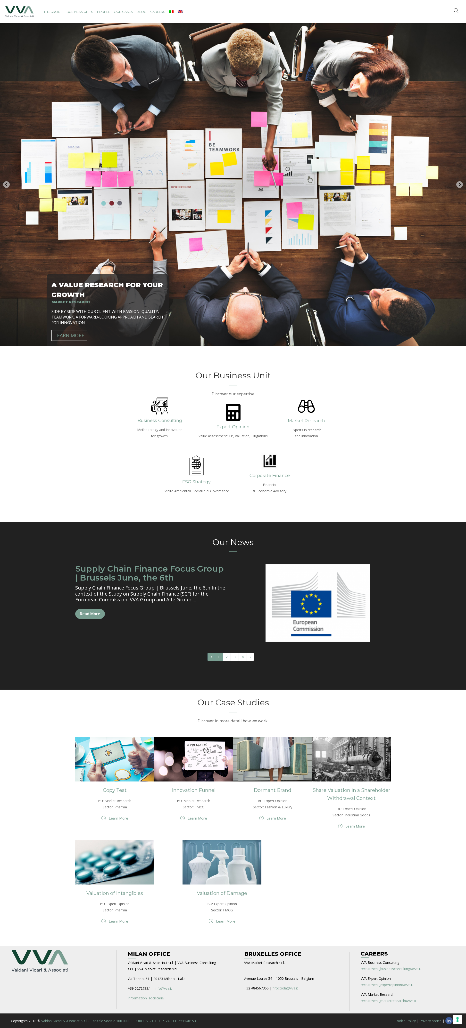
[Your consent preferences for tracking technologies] (457, 1019)
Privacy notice (430, 1019)
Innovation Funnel (194, 789)
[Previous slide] (6, 184)
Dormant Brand (272, 789)
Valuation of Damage (222, 892)
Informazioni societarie (146, 997)
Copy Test (115, 789)
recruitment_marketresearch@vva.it (388, 999)
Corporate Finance (270, 474)
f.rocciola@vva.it (285, 987)
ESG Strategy (196, 480)
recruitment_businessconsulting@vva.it (391, 967)
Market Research (306, 419)
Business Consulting (160, 419)
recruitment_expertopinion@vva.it (387, 983)
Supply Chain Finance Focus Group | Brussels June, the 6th (149, 572)
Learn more (69, 334)
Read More (90, 612)
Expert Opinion (233, 425)
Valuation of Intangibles (114, 892)
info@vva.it (163, 987)
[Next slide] (459, 184)
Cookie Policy (405, 1019)
